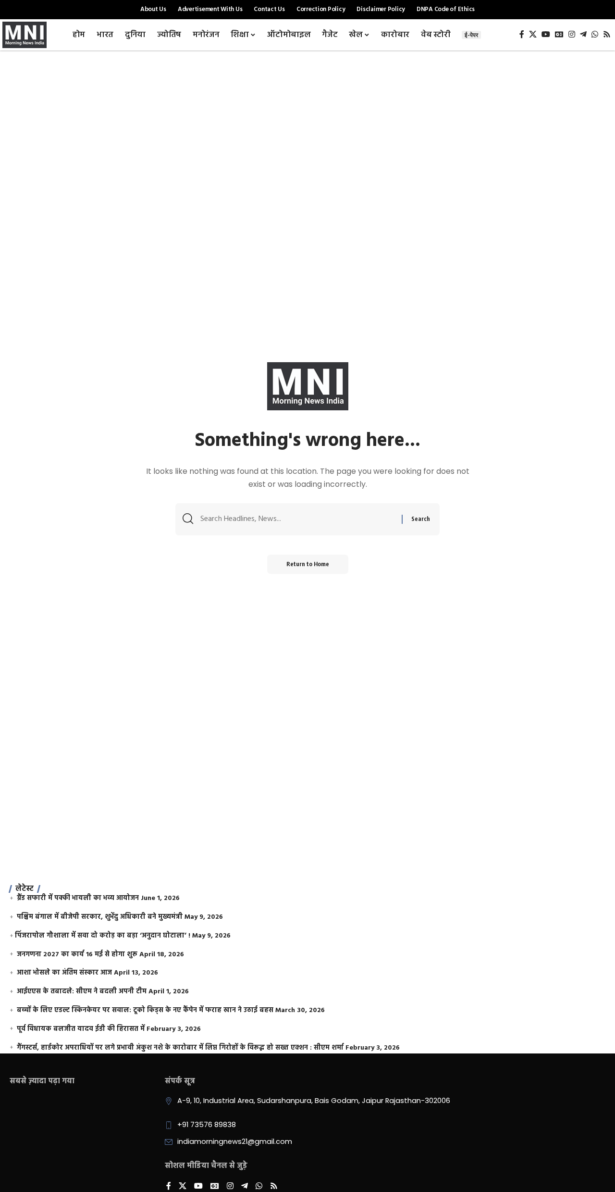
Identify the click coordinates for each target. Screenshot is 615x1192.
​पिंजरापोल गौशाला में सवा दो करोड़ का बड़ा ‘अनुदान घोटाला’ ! (102, 935)
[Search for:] (297, 519)
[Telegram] (583, 34)
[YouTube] (546, 34)
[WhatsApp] (595, 34)
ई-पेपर (471, 34)
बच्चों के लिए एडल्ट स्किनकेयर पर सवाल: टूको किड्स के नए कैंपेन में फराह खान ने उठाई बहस (145, 1010)
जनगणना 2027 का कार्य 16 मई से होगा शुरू (77, 954)
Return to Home (307, 564)
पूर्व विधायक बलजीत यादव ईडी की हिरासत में (81, 1029)
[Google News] (559, 34)
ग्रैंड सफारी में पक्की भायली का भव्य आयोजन (78, 898)
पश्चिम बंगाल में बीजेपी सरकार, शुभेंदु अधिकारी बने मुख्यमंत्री (100, 917)
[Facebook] (522, 34)
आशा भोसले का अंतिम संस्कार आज (64, 972)
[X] (533, 34)
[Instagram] (572, 34)
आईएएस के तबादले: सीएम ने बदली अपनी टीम (82, 991)
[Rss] (607, 34)
